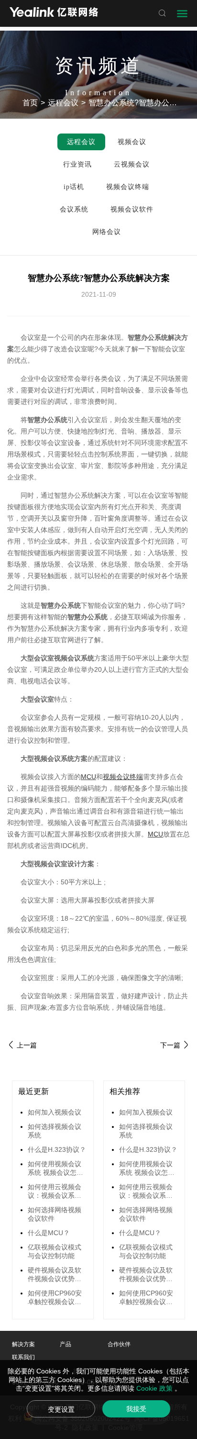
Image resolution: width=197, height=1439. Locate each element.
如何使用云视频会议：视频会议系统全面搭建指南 (54, 1191)
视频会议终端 (123, 777)
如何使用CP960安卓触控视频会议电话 (55, 1297)
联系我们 (23, 1357)
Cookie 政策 (155, 1388)
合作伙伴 (119, 1344)
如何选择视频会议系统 (54, 1131)
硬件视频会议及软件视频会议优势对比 (54, 1274)
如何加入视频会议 (54, 1112)
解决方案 (23, 1344)
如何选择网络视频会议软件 (54, 1214)
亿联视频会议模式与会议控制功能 (54, 1251)
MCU (88, 777)
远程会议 (63, 103)
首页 (30, 103)
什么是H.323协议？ (57, 1149)
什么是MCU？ (49, 1233)
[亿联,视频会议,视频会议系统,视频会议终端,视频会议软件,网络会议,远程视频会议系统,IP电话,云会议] (54, 13)
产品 (65, 1344)
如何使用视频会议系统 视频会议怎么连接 (55, 1168)
